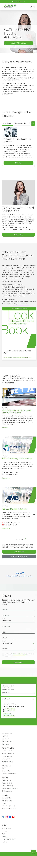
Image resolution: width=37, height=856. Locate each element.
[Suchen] (31, 7)
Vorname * (5, 609)
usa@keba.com (7, 713)
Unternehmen (6, 626)
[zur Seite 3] (23, 51)
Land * (3, 618)
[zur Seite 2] (18, 51)
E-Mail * (4, 638)
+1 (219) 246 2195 (10, 708)
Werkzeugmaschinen (21, 123)
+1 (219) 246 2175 (10, 710)
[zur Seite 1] (14, 51)
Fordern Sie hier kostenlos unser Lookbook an (16, 357)
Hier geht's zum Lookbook (21, 304)
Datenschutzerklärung (19, 654)
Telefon (4, 632)
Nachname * (6, 615)
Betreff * (3, 641)
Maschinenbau (7, 123)
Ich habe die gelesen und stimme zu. (19, 655)
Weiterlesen (5, 427)
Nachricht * (5, 649)
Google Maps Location (9, 715)
